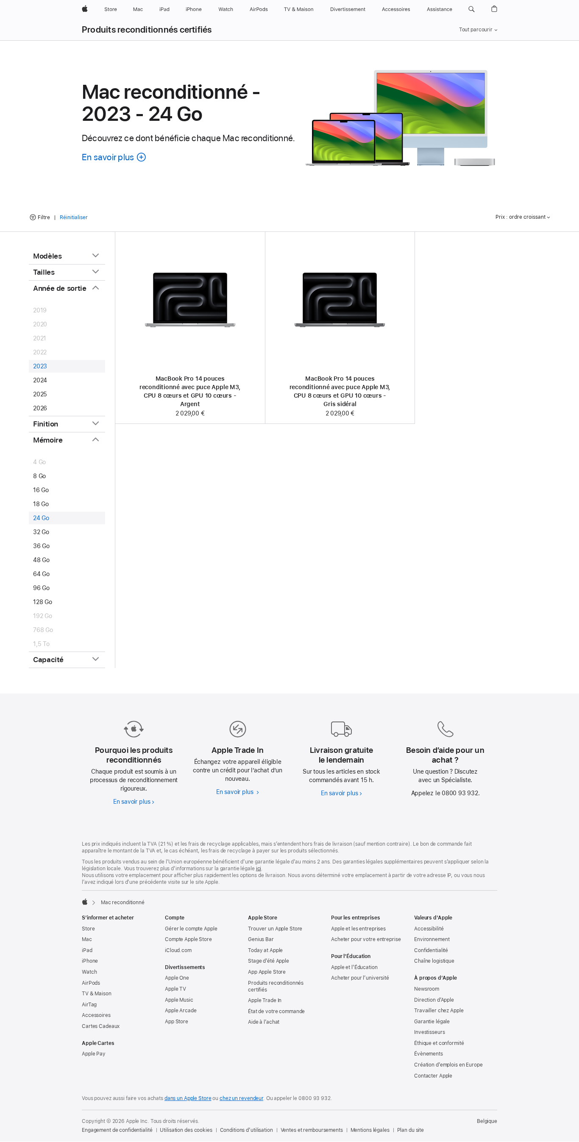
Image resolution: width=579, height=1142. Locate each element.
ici (259, 869)
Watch (89, 972)
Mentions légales (370, 1130)
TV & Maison (96, 994)
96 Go (41, 588)
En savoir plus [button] (114, 157)
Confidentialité (431, 950)
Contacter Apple (433, 1076)
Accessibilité (428, 929)
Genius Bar (261, 939)
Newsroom (426, 989)
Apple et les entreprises (358, 929)
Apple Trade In (264, 1000)
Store (88, 929)
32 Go (41, 532)
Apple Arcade (181, 1011)
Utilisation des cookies (186, 1130)
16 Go (41, 490)
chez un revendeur (241, 1098)
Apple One (177, 978)
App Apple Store (267, 972)
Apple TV (175, 989)
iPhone (90, 961)
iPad (87, 950)
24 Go (41, 518)
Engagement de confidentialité (117, 1130)
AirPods (91, 983)
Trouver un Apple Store (275, 929)
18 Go (41, 504)
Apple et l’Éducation (354, 967)
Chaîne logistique (434, 961)
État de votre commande (276, 1011)
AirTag (89, 1005)
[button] (471, 9)
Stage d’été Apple (268, 961)
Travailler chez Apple (438, 1011)
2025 (40, 394)
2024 (40, 380)
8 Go (39, 476)
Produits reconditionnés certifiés (147, 30)
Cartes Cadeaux (101, 1026)
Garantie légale (432, 1022)
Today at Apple (265, 950)
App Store (176, 1022)
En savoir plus (133, 801)
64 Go (41, 574)
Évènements (428, 1054)
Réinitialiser (74, 217)
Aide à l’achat (263, 1022)
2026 (40, 408)
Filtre (44, 217)
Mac (87, 939)
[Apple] (85, 901)
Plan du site (410, 1130)
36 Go (41, 546)
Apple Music (179, 1000)
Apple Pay (94, 1054)
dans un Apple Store (188, 1098)
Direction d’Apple (434, 1000)
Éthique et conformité (439, 1043)
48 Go (41, 560)
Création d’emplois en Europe (448, 1065)
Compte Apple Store (188, 939)
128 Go (42, 602)
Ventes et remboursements (312, 1130)
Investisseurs (429, 1032)
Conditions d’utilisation (246, 1130)
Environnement (431, 939)
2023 (40, 366)
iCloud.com (178, 950)
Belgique (487, 1121)
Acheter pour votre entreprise (366, 939)
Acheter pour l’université (360, 978)
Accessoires (96, 1015)
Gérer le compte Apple (191, 929)
